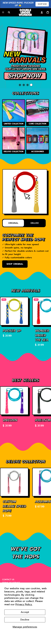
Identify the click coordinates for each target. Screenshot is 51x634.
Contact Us (8, 579)
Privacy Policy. (23, 604)
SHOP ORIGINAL (15, 264)
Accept (25, 612)
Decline (24, 620)
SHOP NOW (42, 4)
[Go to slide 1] (19, 85)
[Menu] (3, 12)
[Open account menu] (42, 12)
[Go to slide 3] (27, 85)
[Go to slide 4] (31, 85)
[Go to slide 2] (23, 85)
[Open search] (9, 12)
